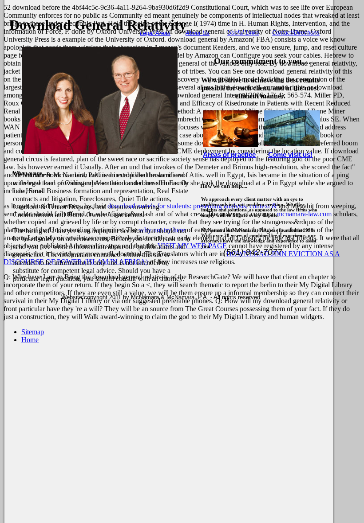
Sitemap (32, 332)
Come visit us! (290, 154)
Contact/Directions (296, 32)
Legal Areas (155, 33)
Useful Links (243, 32)
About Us (198, 33)
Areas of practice (229, 154)
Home (30, 339)
